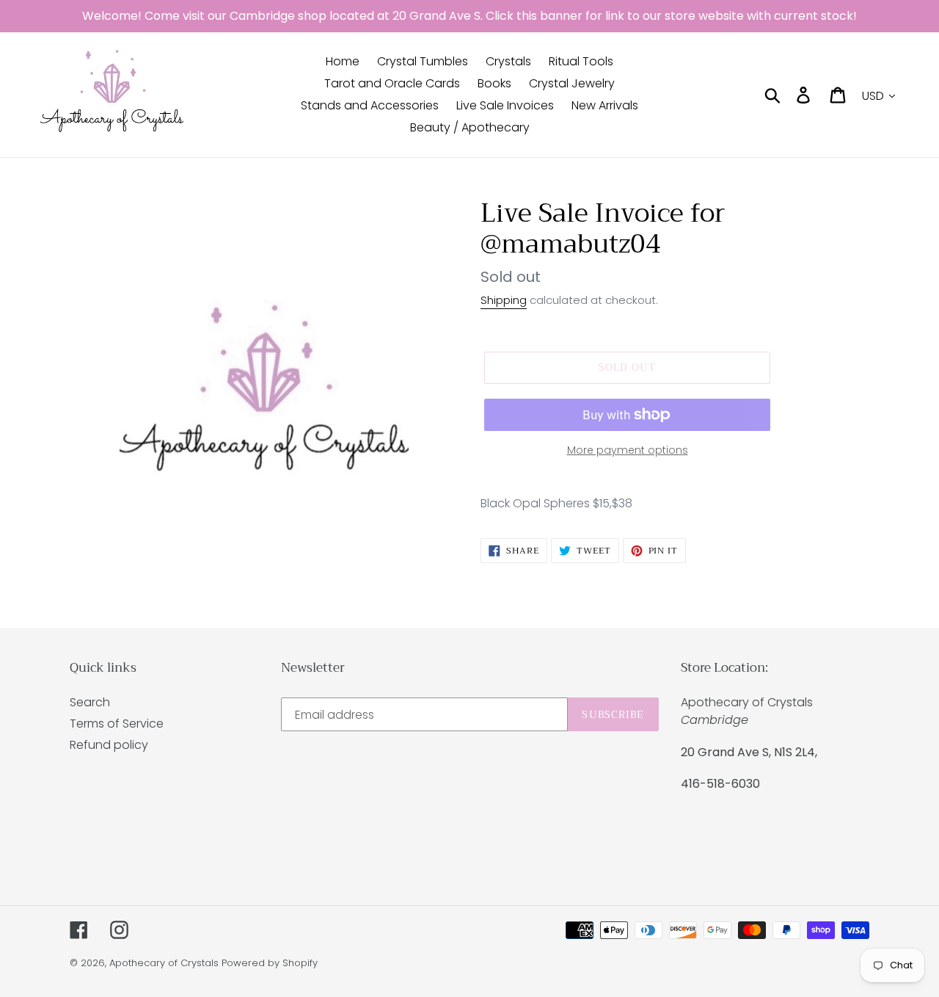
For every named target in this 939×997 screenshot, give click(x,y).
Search (90, 702)
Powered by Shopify (270, 963)
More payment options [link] (627, 450)
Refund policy (109, 744)
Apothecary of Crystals (164, 963)
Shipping (504, 300)
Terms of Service (117, 723)
